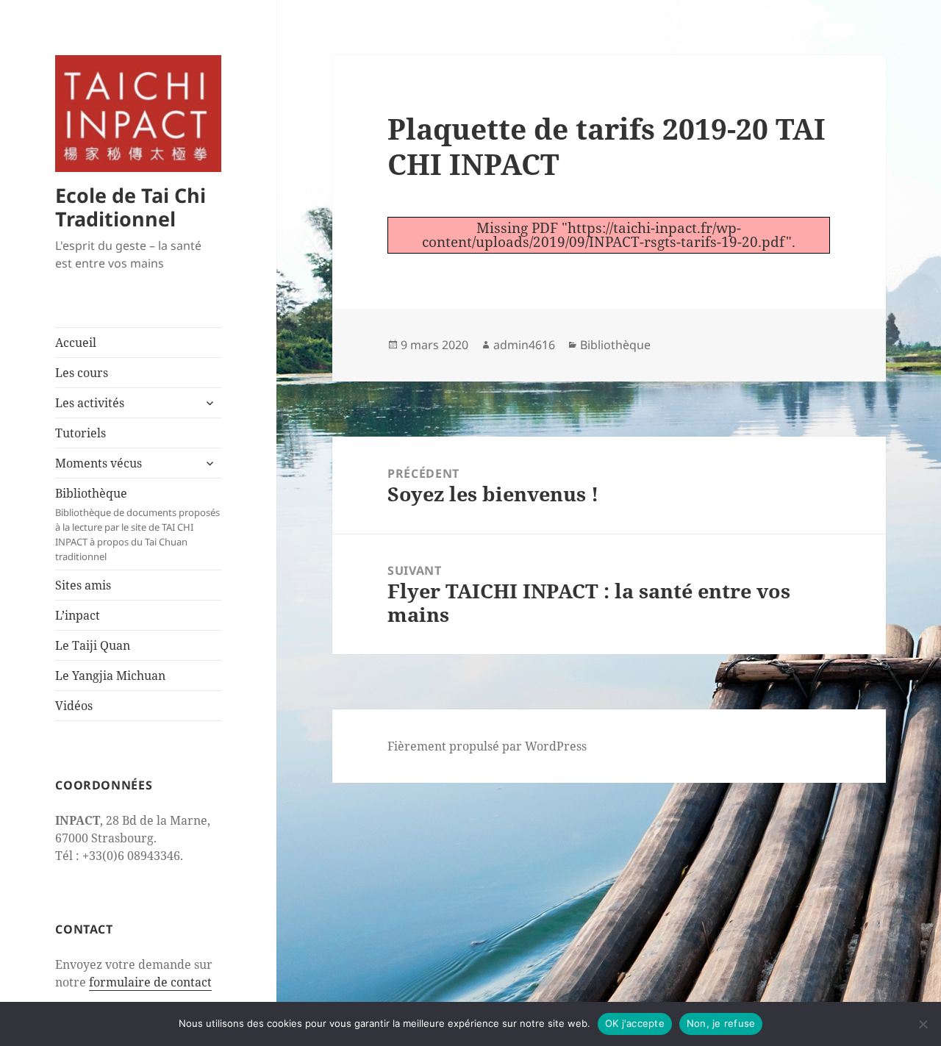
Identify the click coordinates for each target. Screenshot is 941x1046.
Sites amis (83, 585)
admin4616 (524, 345)
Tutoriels (80, 433)
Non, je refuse (721, 1023)
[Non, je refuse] (922, 1024)
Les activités (89, 403)
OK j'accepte (635, 1023)
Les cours (81, 373)
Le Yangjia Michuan (110, 675)
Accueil (75, 342)
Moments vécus (98, 463)
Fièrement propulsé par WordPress (487, 746)
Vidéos (74, 706)
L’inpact (77, 615)
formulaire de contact (150, 982)
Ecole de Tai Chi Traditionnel (130, 207)
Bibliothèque (137, 524)
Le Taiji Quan (92, 645)
